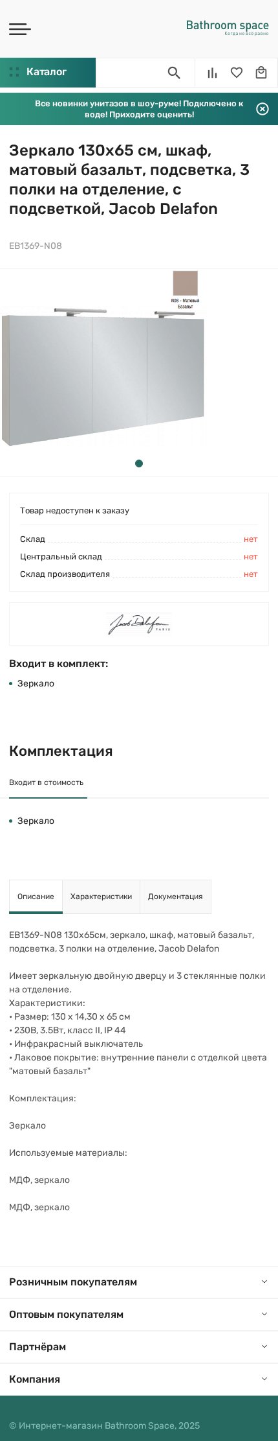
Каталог (46, 71)
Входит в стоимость (46, 782)
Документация (175, 896)
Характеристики (101, 896)
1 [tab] (139, 463)
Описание (35, 896)
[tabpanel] (103, 372)
